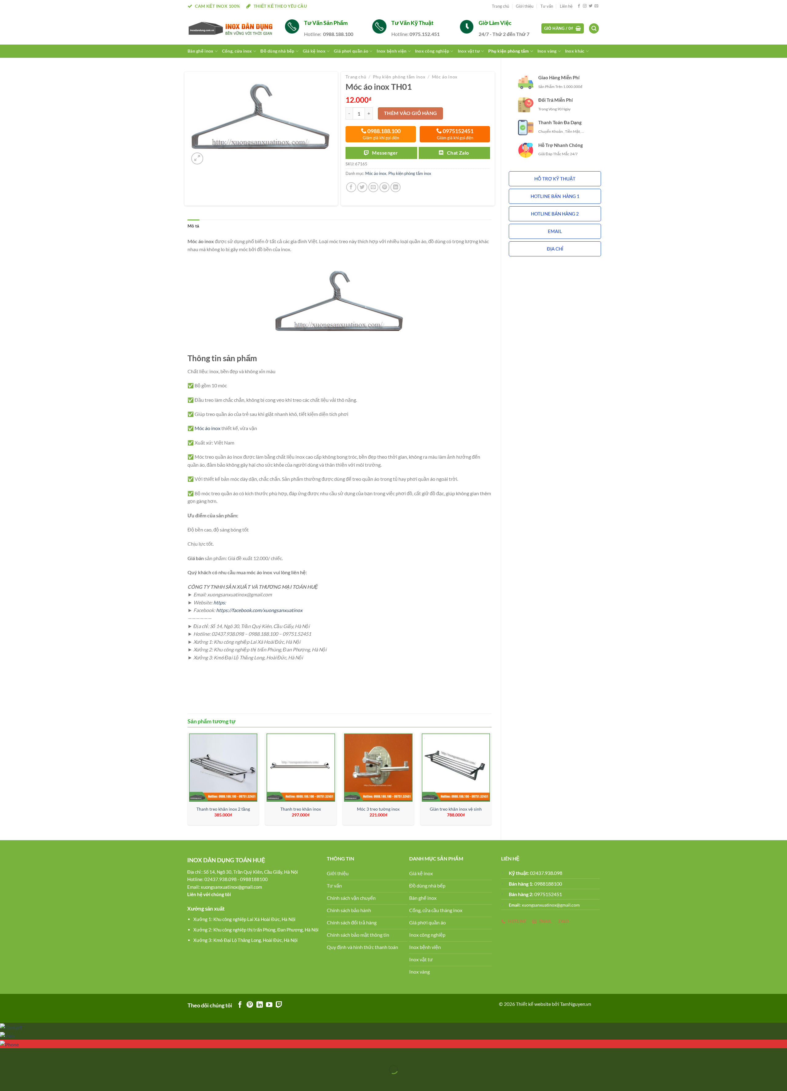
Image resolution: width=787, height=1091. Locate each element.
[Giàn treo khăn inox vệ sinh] (456, 767)
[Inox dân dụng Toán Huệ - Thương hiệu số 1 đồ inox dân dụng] (232, 29)
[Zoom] (197, 158)
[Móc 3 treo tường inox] (378, 767)
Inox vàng (547, 50)
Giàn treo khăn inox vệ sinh (456, 809)
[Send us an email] (596, 6)
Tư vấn (546, 6)
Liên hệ (566, 6)
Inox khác (575, 50)
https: (219, 602)
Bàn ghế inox (200, 50)
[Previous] (187, 781)
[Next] (491, 781)
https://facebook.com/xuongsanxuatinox (259, 610)
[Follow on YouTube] (269, 1005)
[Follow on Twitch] (279, 1005)
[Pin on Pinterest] (384, 187)
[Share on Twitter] (362, 187)
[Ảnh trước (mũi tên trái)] (6, 1080)
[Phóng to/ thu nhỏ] (24, 1054)
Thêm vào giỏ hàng (410, 113)
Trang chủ (500, 6)
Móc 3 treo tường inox (378, 809)
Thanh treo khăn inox (300, 809)
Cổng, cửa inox (237, 50)
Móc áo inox (444, 76)
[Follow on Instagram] (585, 6)
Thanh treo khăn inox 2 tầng (223, 809)
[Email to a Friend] (373, 187)
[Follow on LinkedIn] (259, 1005)
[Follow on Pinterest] (250, 1005)
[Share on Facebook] (351, 187)
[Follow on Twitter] (590, 6)
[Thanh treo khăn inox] (301, 767)
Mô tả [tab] (193, 225)
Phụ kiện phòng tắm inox (399, 76)
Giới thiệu (524, 6)
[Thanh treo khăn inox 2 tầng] (223, 767)
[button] (555, 178)
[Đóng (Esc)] (6, 1054)
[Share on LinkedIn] (395, 187)
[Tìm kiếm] (594, 28)
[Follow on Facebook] (579, 6)
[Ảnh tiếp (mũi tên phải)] (24, 1080)
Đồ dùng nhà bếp (277, 50)
